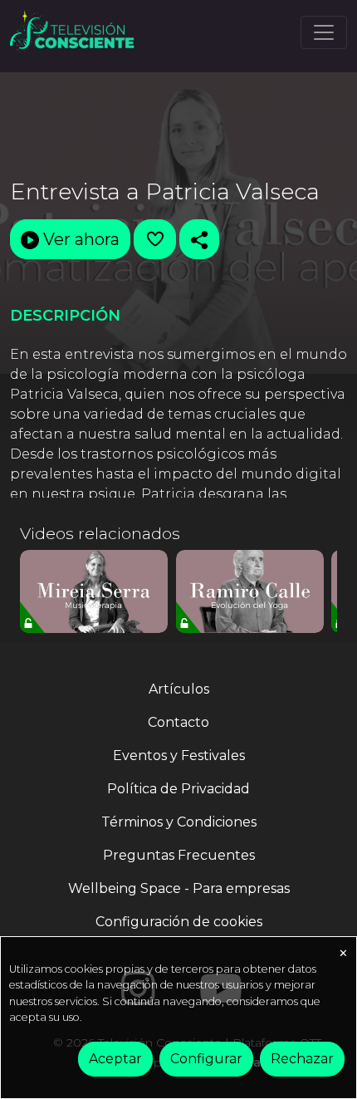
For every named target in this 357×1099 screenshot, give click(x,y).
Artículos (179, 689)
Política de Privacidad (178, 789)
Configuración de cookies (178, 922)
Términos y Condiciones (179, 822)
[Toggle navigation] (324, 32)
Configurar (206, 1059)
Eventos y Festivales (179, 755)
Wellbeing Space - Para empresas (179, 888)
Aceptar (115, 1059)
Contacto (178, 722)
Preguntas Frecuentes (179, 855)
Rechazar (302, 1059)
